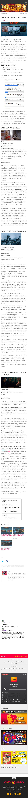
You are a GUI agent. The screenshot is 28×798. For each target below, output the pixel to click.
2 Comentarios (23, 13)
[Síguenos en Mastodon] (17, 656)
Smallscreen (4, 13)
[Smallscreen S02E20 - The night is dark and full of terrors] (6, 530)
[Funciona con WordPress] (10, 791)
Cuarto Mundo (14, 786)
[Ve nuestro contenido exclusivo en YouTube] (15, 656)
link (8, 451)
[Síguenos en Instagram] (24, 656)
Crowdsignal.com (14, 517)
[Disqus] (14, 601)
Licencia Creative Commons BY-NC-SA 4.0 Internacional (14, 787)
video (2, 450)
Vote (4, 515)
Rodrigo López (17, 789)
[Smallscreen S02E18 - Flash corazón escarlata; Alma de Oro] (18, 530)
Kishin (4, 20)
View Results (7, 517)
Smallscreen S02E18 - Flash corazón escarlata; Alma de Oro (18, 536)
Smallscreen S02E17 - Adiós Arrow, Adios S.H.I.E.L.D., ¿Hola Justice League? (6, 548)
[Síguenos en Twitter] (22, 656)
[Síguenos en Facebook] (19, 656)
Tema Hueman (20, 791)
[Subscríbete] (26, 656)
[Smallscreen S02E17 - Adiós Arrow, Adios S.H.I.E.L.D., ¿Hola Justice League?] (6, 543)
